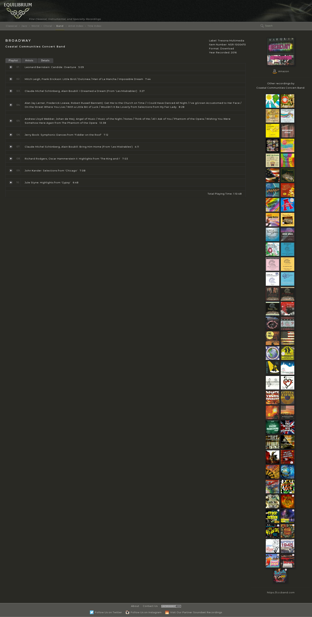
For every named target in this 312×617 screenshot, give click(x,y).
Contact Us (150, 606)
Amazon (283, 71)
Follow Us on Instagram (145, 612)
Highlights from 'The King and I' (10, 158)
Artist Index (75, 25)
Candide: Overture (10, 67)
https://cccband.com (281, 592)
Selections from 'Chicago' (10, 170)
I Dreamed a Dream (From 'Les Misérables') (10, 91)
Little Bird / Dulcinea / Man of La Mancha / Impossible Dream (10, 79)
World (35, 25)
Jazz (24, 25)
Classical (11, 25)
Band (59, 25)
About (135, 606)
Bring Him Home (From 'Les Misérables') (10, 146)
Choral (48, 25)
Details (45, 60)
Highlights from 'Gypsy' (10, 182)
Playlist (13, 60)
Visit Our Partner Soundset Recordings (195, 612)
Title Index (94, 25)
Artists (29, 60)
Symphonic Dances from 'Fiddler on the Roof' (10, 134)
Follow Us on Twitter (108, 612)
